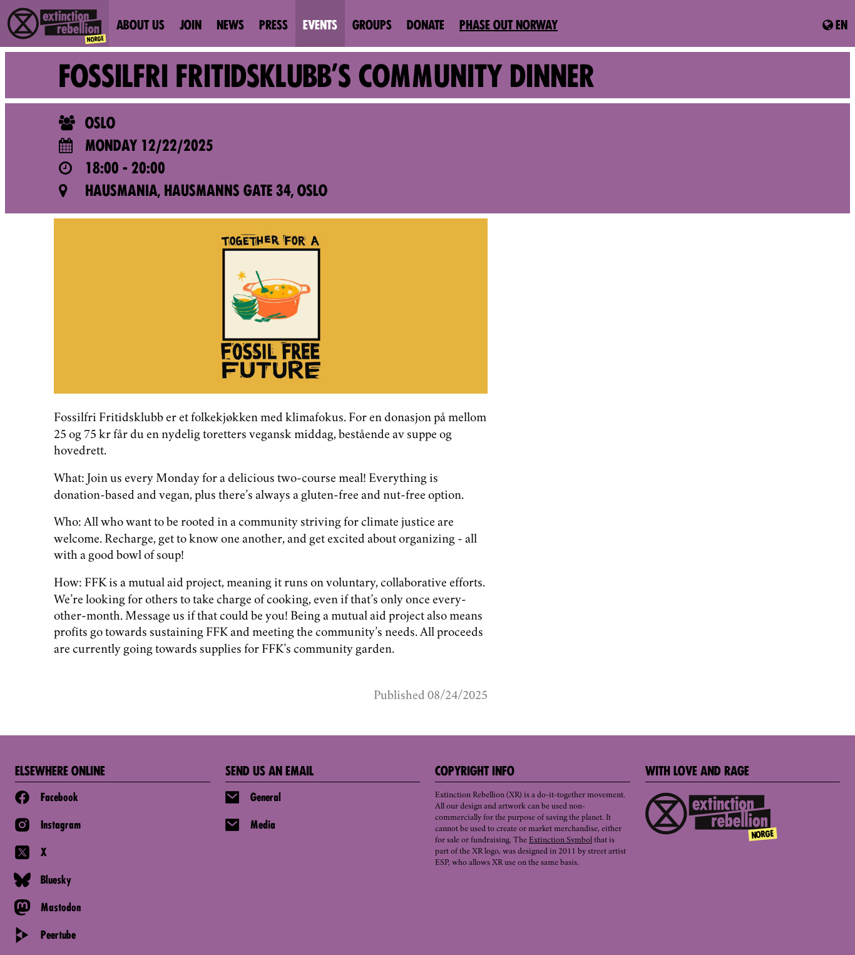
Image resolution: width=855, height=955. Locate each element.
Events (320, 26)
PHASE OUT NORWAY (508, 26)
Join (191, 26)
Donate (425, 26)
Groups (372, 26)
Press (273, 26)
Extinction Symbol (560, 840)
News (230, 26)
